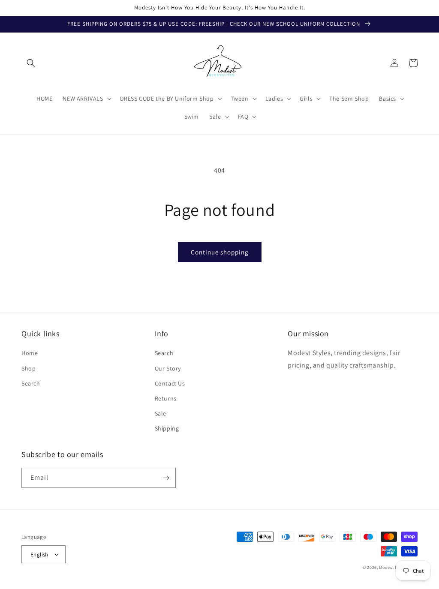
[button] (30, 63)
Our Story (168, 368)
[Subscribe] (165, 478)
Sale (160, 413)
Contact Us (170, 383)
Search (30, 383)
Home (29, 353)
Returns (166, 398)
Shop (28, 368)
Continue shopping (220, 252)
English (39, 554)
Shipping (167, 428)
